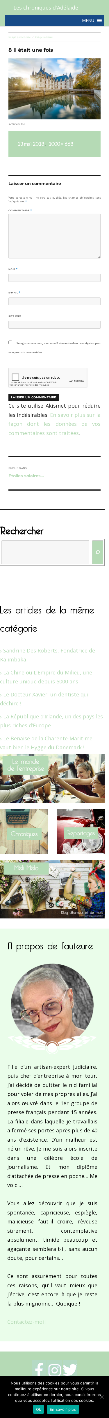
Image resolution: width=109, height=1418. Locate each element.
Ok (38, 1409)
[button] (88, 20)
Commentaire (20, 210)
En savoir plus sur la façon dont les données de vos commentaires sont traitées (54, 424)
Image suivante (44, 37)
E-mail (14, 292)
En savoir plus (63, 1409)
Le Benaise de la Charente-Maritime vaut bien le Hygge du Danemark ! (46, 743)
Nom (13, 269)
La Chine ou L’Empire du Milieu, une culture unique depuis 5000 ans (46, 677)
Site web (15, 316)
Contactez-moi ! (27, 1321)
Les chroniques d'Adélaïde (45, 7)
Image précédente (19, 37)
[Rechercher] (97, 552)
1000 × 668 (60, 143)
